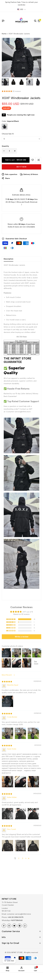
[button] (7, 91)
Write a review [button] (21, 636)
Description (8, 259)
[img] (7, 682)
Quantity (5, 146)
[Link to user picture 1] (7, 701)
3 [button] (22, 858)
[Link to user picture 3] (33, 733)
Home (4, 34)
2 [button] (18, 858)
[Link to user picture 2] (20, 733)
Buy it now (21, 167)
